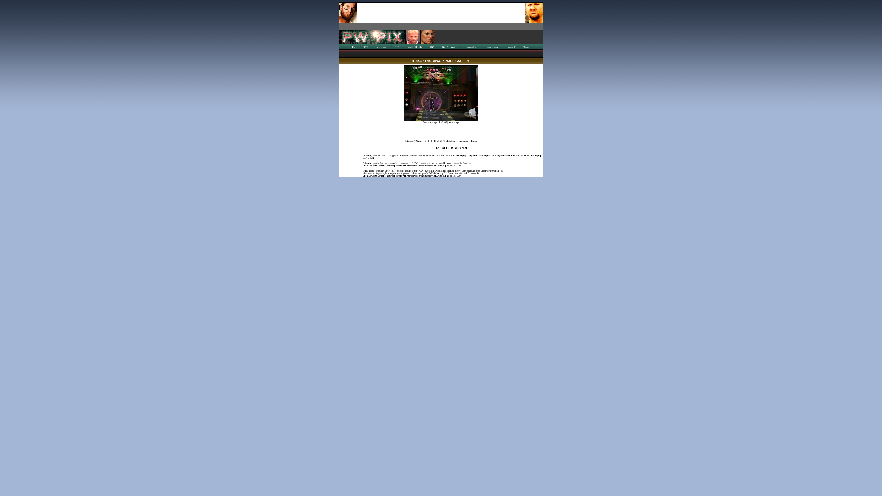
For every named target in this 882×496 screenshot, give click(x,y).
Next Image (454, 122)
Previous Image (430, 122)
